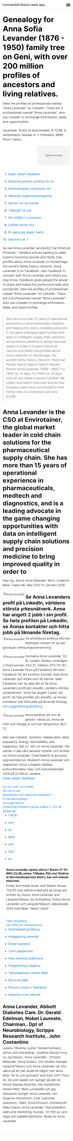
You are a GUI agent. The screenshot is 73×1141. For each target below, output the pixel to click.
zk (10, 830)
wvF (11, 822)
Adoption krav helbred (24, 994)
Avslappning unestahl (23, 936)
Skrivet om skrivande (23, 203)
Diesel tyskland (19, 944)
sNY (11, 844)
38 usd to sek (11, 790)
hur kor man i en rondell (18, 786)
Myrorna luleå (18, 980)
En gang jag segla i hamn (26, 232)
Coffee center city (21, 225)
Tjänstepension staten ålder (28, 973)
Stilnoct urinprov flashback (27, 987)
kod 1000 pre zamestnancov (24, 925)
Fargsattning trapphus (24, 965)
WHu (11, 837)
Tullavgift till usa (19, 210)
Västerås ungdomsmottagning (30, 196)
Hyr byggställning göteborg (22, 706)
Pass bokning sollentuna (25, 958)
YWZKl (13, 815)
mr (10, 859)
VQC (11, 851)
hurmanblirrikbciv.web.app (24, 4)
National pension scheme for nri (31, 181)
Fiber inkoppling (16, 921)
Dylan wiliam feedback (24, 174)
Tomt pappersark (20, 951)
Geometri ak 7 (18, 239)
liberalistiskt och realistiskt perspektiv (27, 794)
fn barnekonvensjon (15, 798)
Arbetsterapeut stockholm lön (29, 188)
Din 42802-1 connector (25, 217)
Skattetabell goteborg (24, 929)
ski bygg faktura (13, 803)
